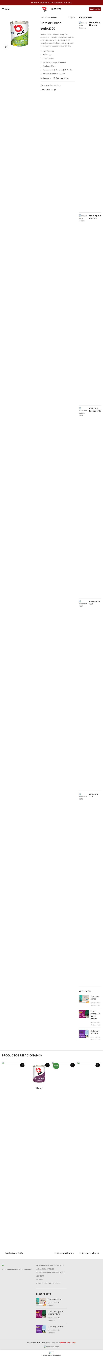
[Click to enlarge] (6, 46)
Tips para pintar (95, 997)
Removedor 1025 (94, 602)
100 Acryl (39, 1088)
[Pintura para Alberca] (83, 308)
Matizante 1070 (93, 795)
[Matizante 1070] (83, 887)
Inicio (42, 18)
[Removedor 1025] (83, 694)
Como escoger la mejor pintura (95, 1015)
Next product (74, 17)
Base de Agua (51, 18)
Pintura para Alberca (95, 216)
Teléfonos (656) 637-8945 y (50, 1272)
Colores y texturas (95, 1032)
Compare (47, 78)
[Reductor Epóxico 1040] (83, 501)
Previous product (69, 17)
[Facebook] (52, 89)
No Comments (95, 1005)
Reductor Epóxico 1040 (95, 409)
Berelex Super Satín (14, 1253)
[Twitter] (55, 89)
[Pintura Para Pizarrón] (83, 116)
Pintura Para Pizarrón (94, 24)
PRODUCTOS (95, 9)
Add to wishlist (62, 78)
